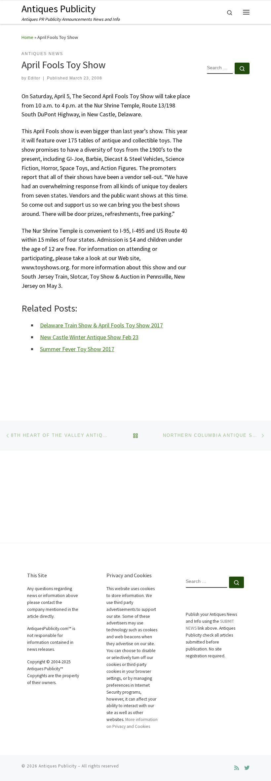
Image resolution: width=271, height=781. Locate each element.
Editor (34, 78)
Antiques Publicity (58, 766)
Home (27, 37)
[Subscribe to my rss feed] (236, 768)
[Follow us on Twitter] (247, 768)
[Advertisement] (228, 186)
